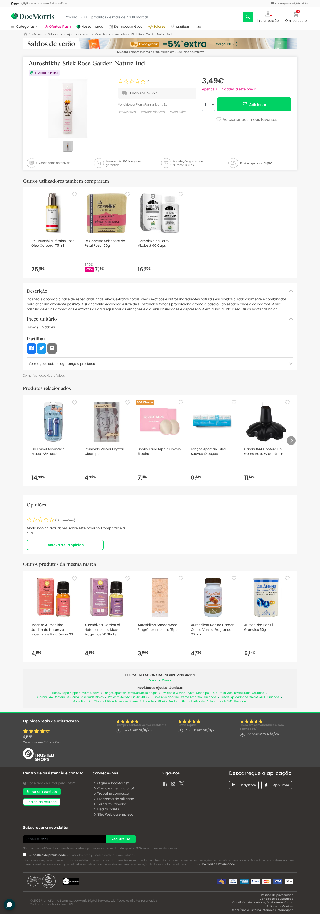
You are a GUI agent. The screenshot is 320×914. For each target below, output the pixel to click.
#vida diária (177, 112)
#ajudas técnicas (152, 112)
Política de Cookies (280, 906)
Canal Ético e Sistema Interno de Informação (262, 910)
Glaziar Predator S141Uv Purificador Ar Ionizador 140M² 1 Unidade (202, 701)
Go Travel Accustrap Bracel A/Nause (238, 693)
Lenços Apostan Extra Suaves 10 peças (130, 693)
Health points (108, 809)
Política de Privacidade (218, 864)
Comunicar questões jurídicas (44, 376)
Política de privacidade (277, 895)
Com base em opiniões (42, 742)
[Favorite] (74, 194)
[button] (268, 16)
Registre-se (121, 839)
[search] (248, 17)
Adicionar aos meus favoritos (249, 119)
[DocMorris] (33, 16)
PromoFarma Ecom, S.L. (151, 104)
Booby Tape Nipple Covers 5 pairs (76, 693)
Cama (166, 680)
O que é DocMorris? (113, 783)
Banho (153, 680)
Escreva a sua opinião (65, 545)
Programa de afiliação (115, 799)
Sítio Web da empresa (115, 814)
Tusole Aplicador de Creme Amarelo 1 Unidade (183, 697)
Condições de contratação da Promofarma (262, 903)
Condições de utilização (276, 899)
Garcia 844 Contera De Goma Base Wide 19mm (70, 697)
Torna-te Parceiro (111, 804)
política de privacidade (49, 855)
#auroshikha (127, 112)
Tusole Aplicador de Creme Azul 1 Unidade (249, 697)
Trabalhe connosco (113, 793)
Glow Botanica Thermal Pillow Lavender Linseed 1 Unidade (113, 701)
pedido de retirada (42, 802)
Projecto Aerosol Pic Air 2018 (127, 697)
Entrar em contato (42, 791)
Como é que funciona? (115, 788)
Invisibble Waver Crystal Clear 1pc (185, 693)
